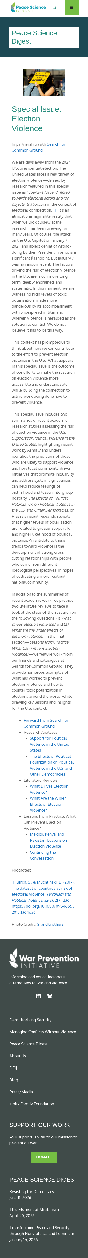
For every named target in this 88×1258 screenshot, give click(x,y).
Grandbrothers (50, 924)
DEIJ (13, 1067)
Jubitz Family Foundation (31, 1103)
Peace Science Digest (28, 1043)
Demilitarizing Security (30, 1019)
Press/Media (21, 1091)
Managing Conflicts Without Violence (42, 1031)
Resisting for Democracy (31, 1191)
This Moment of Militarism (34, 1209)
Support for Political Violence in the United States (49, 744)
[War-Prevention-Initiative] (24, 7)
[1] (55, 210)
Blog (13, 1079)
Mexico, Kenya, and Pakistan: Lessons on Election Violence (48, 840)
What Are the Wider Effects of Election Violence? (48, 804)
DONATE (44, 1157)
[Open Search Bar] (54, 7)
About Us (17, 1055)
